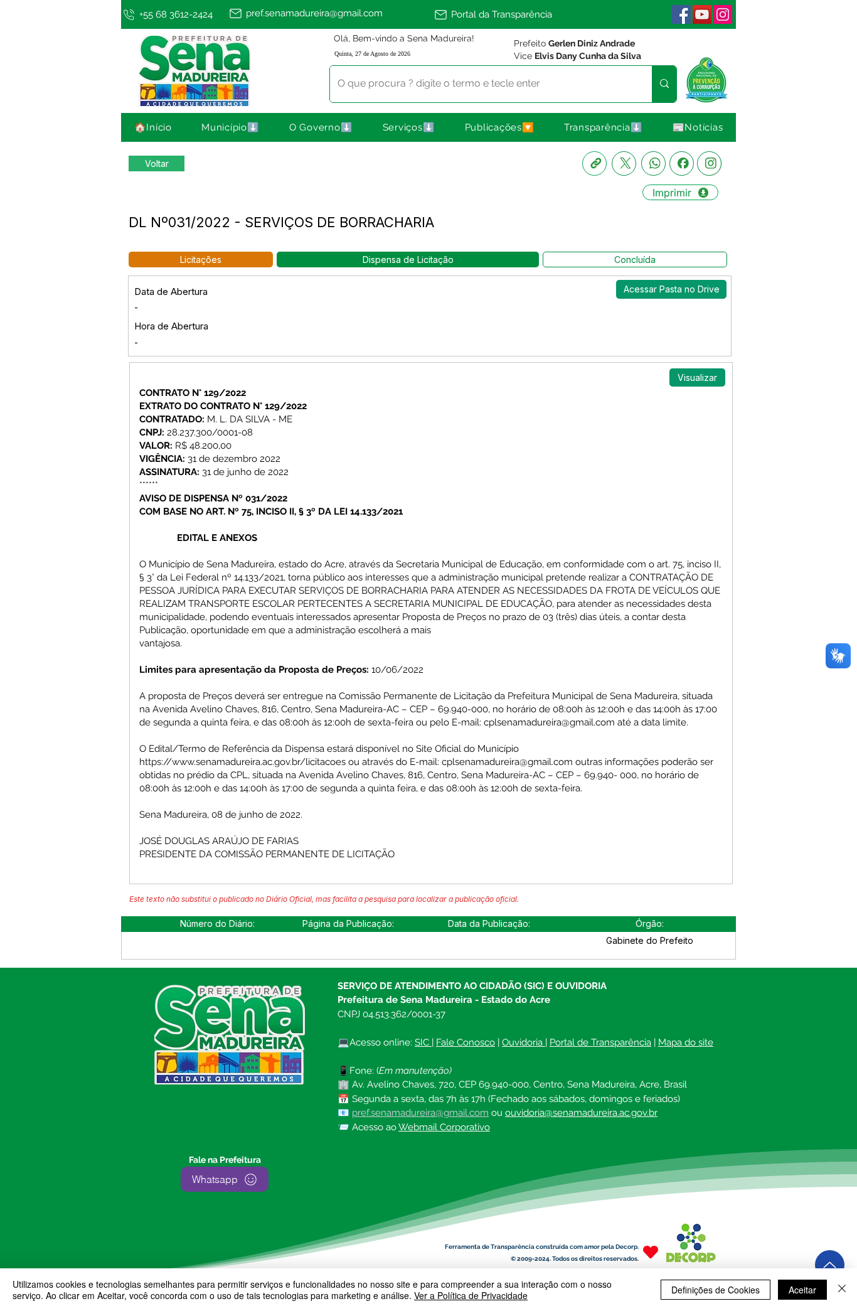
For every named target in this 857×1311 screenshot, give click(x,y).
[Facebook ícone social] (681, 14)
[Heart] (650, 1251)
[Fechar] (841, 1289)
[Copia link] (594, 163)
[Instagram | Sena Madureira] (722, 14)
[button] (231, 127)
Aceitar (802, 1289)
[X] (624, 163)
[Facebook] (681, 163)
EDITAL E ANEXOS (217, 537)
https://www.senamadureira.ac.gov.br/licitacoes (242, 762)
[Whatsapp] (653, 163)
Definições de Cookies (715, 1289)
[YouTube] (702, 14)
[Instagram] (709, 163)
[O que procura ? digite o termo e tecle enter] (664, 84)
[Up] (829, 1265)
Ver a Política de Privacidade (471, 1295)
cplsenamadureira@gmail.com (549, 722)
